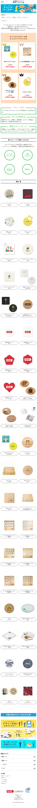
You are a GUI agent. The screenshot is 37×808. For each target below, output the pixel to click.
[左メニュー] (3, 2)
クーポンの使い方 (4, 779)
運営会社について (18, 795)
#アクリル (25, 17)
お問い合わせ (3, 783)
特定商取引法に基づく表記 (18, 799)
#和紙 (14, 17)
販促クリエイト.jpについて (5, 775)
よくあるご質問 (4, 781)
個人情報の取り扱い (18, 797)
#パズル (19, 17)
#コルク (9, 17)
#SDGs (3, 17)
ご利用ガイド (3, 777)
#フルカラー (4, 20)
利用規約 (18, 796)
